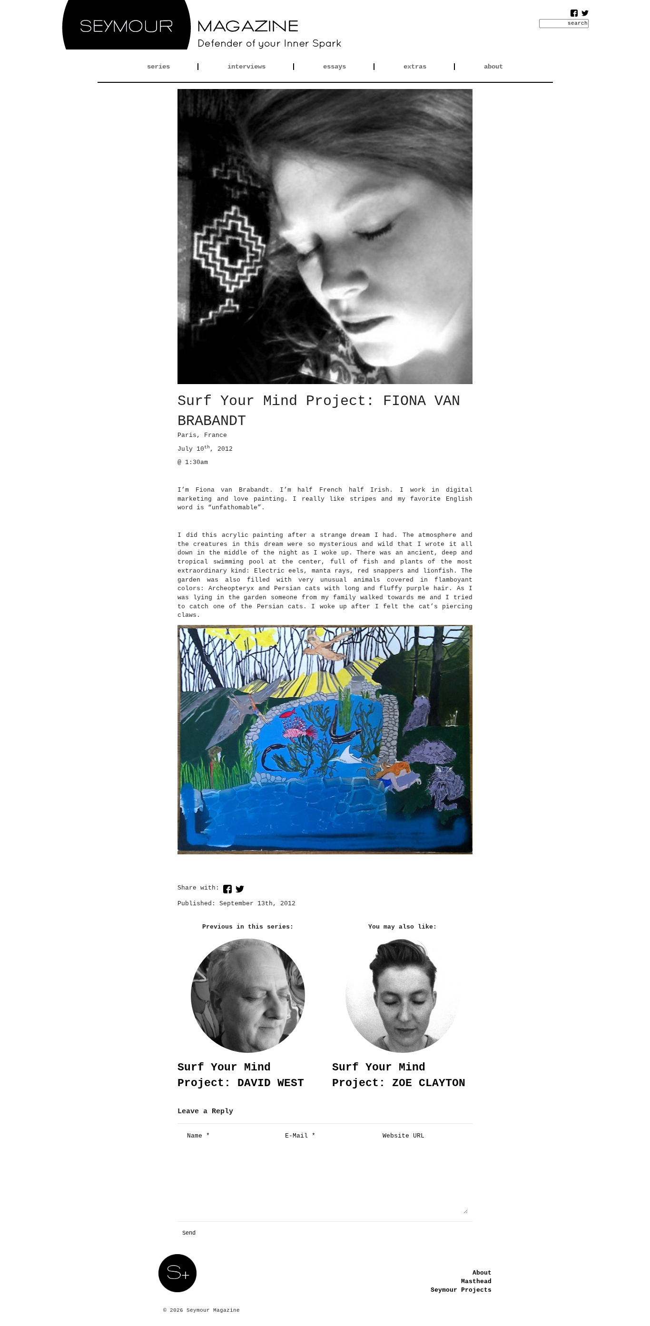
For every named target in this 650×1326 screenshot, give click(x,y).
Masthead (476, 1281)
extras (415, 66)
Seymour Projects (461, 1290)
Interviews (246, 66)
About (482, 1273)
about (493, 66)
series (158, 66)
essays (334, 66)
